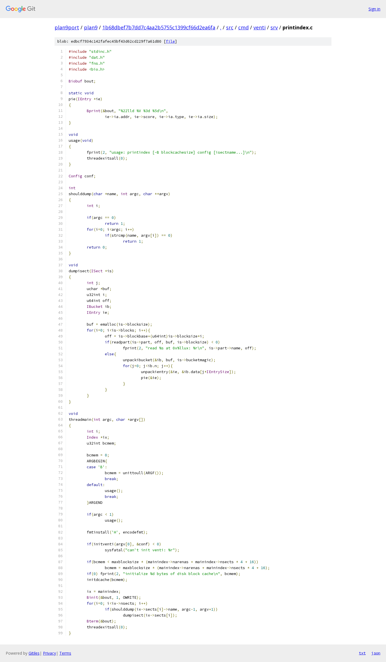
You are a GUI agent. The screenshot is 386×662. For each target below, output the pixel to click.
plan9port (67, 27)
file (170, 41)
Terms (65, 653)
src (229, 27)
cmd (243, 27)
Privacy (49, 653)
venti (259, 27)
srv (274, 27)
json (375, 653)
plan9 (90, 27)
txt (362, 653)
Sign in (374, 9)
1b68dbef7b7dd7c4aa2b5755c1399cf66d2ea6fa (158, 27)
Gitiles (34, 653)
